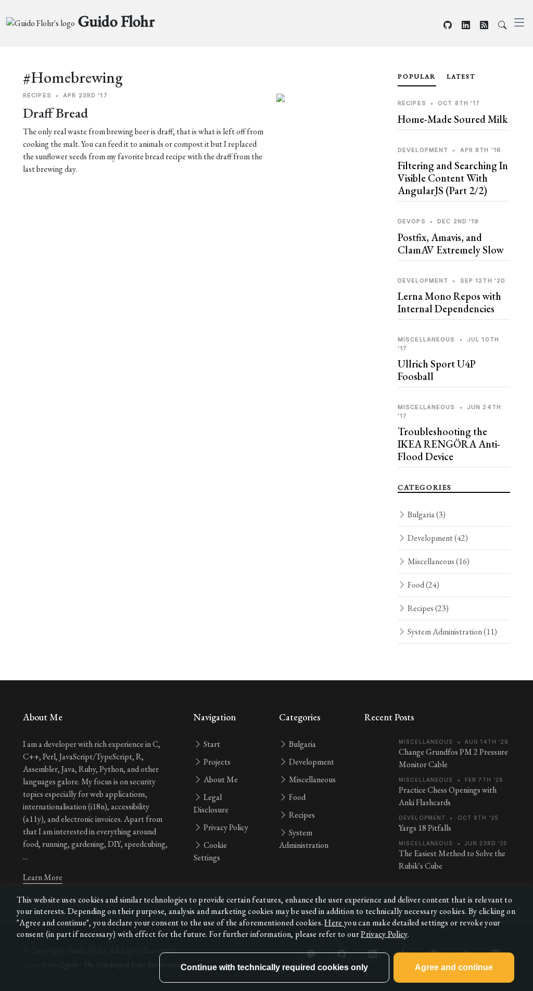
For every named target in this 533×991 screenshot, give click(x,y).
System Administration (451, 631)
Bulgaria (426, 514)
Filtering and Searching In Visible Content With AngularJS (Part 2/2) (453, 178)
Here (334, 922)
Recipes (427, 608)
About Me (220, 779)
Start (211, 744)
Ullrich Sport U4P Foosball (437, 370)
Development (437, 537)
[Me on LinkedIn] (466, 25)
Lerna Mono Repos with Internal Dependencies (449, 302)
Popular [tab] (417, 76)
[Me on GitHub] (447, 25)
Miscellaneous (437, 561)
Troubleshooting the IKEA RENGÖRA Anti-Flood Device (449, 444)
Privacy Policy (225, 827)
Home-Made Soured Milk (452, 119)
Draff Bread (55, 113)
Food (422, 584)
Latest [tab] (461, 76)
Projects (216, 761)
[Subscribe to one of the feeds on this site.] (484, 25)
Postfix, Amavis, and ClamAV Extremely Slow (451, 244)
